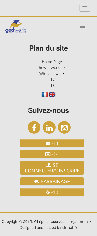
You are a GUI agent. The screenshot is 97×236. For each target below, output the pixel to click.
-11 (54, 143)
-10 (54, 192)
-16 (52, 85)
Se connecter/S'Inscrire (52, 168)
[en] (52, 96)
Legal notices (81, 221)
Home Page (52, 61)
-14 (54, 154)
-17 (52, 79)
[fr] (44, 96)
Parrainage (54, 181)
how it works (51, 67)
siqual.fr (69, 227)
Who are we (50, 73)
